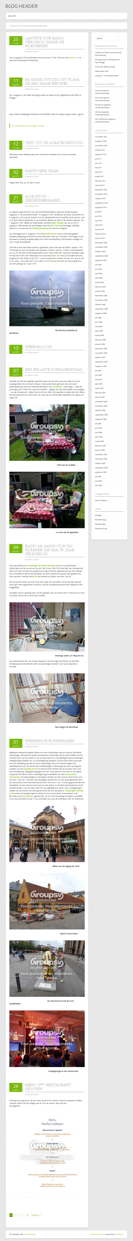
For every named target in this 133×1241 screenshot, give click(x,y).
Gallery (12, 16)
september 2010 (101, 203)
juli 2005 (98, 476)
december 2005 (101, 454)
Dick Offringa (100, 119)
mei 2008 (98, 326)
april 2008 (99, 331)
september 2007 (101, 362)
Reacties (100, 524)
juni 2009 (98, 269)
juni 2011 (98, 163)
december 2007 (101, 348)
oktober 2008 (100, 304)
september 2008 (101, 309)
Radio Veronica (51, 233)
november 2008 (101, 300)
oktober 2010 (100, 198)
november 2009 (101, 247)
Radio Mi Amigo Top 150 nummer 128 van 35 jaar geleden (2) (49, 550)
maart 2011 (99, 176)
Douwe (98, 105)
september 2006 (101, 415)
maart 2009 (99, 282)
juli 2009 (98, 265)
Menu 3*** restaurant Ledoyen (48, 1087)
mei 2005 (98, 485)
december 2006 (101, 401)
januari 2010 (100, 238)
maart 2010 (99, 229)
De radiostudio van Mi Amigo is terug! (28, 125)
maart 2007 (99, 388)
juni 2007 (98, 375)
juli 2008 (98, 317)
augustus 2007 (101, 366)
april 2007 (99, 384)
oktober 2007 (100, 357)
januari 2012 (100, 150)
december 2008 (101, 295)
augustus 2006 (101, 419)
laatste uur (73, 57)
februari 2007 (100, 393)
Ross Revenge (57, 225)
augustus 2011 (101, 154)
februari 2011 (100, 181)
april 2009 (99, 278)
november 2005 (101, 459)
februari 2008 (100, 340)
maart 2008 (99, 335)
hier (48, 261)
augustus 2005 (101, 472)
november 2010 (101, 194)
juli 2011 (98, 159)
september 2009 (101, 256)
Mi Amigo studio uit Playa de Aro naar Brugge (52, 81)
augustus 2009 (101, 260)
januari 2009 (100, 291)
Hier (58, 255)
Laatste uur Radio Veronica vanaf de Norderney (44, 42)
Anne (97, 97)
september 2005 (101, 468)
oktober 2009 (100, 251)
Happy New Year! (42, 171)
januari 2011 (100, 185)
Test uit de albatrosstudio (54, 143)
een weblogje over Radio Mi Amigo (41, 565)
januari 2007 (100, 397)
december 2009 (101, 242)
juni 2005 (98, 481)
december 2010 (101, 189)
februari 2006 (100, 445)
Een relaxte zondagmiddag (53, 369)
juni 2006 (98, 428)
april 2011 (99, 172)
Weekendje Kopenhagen (49, 741)
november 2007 (101, 353)
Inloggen (98, 515)
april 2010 (99, 225)
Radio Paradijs (57, 223)
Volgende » (36, 1215)
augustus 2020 (101, 141)
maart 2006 (99, 441)
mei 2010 (98, 220)
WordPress (119, 1234)
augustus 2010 (101, 207)
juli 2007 (98, 370)
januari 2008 (100, 344)
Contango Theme (97, 1234)
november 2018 (101, 145)
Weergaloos (38, 347)
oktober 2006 (100, 410)
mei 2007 (98, 379)
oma (97, 90)
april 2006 (99, 437)
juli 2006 (98, 423)
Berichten (100, 519)
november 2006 (101, 406)
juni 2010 (98, 216)
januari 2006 (100, 450)
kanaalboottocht (31, 769)
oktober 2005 (100, 463)
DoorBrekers (57, 386)
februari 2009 (100, 287)
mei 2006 (98, 432)
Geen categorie (101, 500)
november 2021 (101, 137)
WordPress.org (101, 528)
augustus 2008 (101, 313)
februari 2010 (100, 234)
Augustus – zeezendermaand (42, 198)
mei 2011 (98, 167)
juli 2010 (98, 212)
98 (27, 1215)
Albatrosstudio (30, 1234)
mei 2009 (98, 273)
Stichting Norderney (40, 228)
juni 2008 (98, 322)
